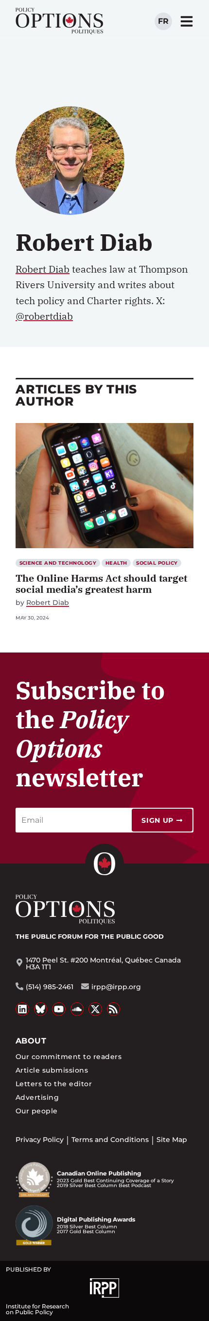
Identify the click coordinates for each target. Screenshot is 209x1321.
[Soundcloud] (77, 1009)
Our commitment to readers (69, 1056)
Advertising (37, 1097)
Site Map (172, 1139)
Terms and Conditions (110, 1139)
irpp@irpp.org (116, 986)
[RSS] (114, 1009)
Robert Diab (47, 603)
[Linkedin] (22, 1009)
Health (116, 563)
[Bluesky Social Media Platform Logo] (41, 1009)
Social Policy (156, 563)
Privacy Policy (40, 1139)
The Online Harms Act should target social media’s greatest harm (101, 583)
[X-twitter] (95, 1009)
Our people (37, 1111)
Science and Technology (58, 563)
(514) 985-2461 (49, 986)
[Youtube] (59, 1009)
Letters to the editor (54, 1083)
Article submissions (52, 1070)
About (31, 1040)
